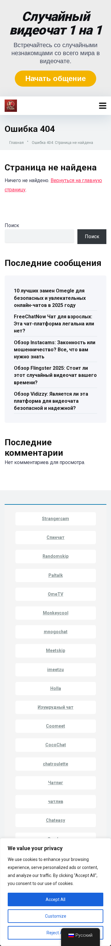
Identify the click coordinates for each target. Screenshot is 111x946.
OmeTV (55, 594)
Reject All (56, 932)
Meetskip (55, 650)
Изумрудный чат (55, 707)
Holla (55, 688)
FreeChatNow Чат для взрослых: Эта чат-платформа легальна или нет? (54, 324)
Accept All (55, 899)
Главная (16, 143)
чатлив (55, 801)
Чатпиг (55, 782)
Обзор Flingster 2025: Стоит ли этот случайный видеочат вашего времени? (55, 375)
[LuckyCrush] (11, 105)
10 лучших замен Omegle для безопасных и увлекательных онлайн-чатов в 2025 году (50, 298)
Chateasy (55, 820)
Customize (55, 916)
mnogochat (56, 631)
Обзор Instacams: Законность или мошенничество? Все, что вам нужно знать (54, 350)
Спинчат (55, 537)
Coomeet (55, 726)
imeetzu (55, 669)
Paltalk (55, 575)
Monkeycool (55, 612)
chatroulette (55, 763)
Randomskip (55, 556)
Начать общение (55, 78)
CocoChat (55, 744)
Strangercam (55, 518)
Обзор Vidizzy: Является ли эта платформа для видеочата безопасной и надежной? (51, 401)
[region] (55, 892)
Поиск (12, 225)
